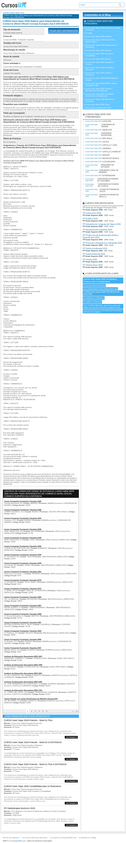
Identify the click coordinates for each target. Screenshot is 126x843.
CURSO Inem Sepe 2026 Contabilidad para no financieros (32, 786)
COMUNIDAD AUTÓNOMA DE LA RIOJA (102, 185)
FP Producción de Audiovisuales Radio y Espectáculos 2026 (100, 236)
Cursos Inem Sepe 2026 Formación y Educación (100, 68)
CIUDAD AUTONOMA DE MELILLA (102, 196)
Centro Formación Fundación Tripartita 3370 (22, 580)
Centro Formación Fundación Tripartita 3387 (22, 605)
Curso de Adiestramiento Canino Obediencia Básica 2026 (100, 288)
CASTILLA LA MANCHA (103, 152)
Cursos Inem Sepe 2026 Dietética (98, 36)
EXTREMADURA (100, 175)
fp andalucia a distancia (93, 298)
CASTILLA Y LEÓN (101, 145)
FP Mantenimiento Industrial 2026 (97, 230)
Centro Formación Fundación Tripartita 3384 (22, 597)
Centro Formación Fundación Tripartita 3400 (22, 631)
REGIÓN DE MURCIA (102, 158)
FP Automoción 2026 (92, 213)
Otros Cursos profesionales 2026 (98, 108)
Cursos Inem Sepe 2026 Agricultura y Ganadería (99, 100)
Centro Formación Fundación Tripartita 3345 (22, 563)
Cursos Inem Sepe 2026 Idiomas (98, 59)
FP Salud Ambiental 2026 (94, 254)
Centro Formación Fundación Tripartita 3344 (22, 555)
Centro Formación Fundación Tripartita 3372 (22, 589)
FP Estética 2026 (90, 219)
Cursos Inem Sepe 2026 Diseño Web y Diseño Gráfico (100, 41)
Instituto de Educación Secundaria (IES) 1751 (23, 690)
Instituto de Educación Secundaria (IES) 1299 (23, 665)
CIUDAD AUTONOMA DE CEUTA (102, 190)
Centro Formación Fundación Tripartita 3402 (22, 639)
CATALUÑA (98, 121)
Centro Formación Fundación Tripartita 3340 (22, 538)
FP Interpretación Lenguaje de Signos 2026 (102, 224)
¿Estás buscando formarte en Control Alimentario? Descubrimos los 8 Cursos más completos (102, 311)
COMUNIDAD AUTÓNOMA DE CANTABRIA (101, 180)
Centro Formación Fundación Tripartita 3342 (22, 546)
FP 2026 (88, 33)
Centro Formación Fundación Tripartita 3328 (22, 510)
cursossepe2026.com (17, 841)
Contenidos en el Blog (97, 15)
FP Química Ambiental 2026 (95, 248)
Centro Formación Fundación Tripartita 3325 (22, 501)
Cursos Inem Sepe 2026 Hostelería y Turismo (99, 63)
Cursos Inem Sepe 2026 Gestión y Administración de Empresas (98, 90)
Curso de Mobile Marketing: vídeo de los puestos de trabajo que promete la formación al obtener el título (101, 306)
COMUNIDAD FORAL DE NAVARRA (101, 171)
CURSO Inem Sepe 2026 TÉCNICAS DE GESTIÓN (101, 293)
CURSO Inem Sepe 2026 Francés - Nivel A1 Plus (28, 720)
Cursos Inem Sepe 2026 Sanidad (98, 50)
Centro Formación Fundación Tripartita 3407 (22, 648)
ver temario (71, 737)
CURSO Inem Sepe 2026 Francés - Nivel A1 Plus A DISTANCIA (35, 764)
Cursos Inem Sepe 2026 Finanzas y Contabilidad (99, 55)
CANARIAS (98, 148)
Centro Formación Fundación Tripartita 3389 (22, 614)
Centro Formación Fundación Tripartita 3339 (22, 529)
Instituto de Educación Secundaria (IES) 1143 (23, 656)
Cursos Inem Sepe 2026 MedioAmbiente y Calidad (101, 79)
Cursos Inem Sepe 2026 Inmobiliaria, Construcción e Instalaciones (99, 95)
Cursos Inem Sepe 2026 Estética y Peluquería (98, 74)
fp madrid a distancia (92, 302)
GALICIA (97, 142)
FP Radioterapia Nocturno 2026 (19, 808)
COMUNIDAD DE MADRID (100, 125)
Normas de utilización (11, 838)
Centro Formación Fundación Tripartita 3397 (22, 622)
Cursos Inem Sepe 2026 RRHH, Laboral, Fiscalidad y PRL (101, 84)
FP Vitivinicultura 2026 (92, 265)
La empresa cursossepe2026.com (63, 838)
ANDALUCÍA (98, 130)
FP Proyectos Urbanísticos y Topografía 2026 (102, 243)
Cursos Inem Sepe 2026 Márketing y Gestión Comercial (102, 29)
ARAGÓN (97, 155)
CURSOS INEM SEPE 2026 (13, 13)
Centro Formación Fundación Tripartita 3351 (22, 572)
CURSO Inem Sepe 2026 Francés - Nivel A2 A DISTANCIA (33, 742)
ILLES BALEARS (100, 162)
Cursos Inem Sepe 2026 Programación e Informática (101, 46)
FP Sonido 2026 (90, 259)
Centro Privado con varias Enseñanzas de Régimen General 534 (31, 699)
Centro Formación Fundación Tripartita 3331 (22, 518)
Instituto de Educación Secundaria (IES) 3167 (23, 673)
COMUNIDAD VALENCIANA (98, 134)
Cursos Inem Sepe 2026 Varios (97, 104)
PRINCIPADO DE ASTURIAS (99, 166)
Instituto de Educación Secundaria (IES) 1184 (23, 682)
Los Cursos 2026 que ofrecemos (34, 838)
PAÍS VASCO (98, 138)
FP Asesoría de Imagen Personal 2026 (99, 208)
